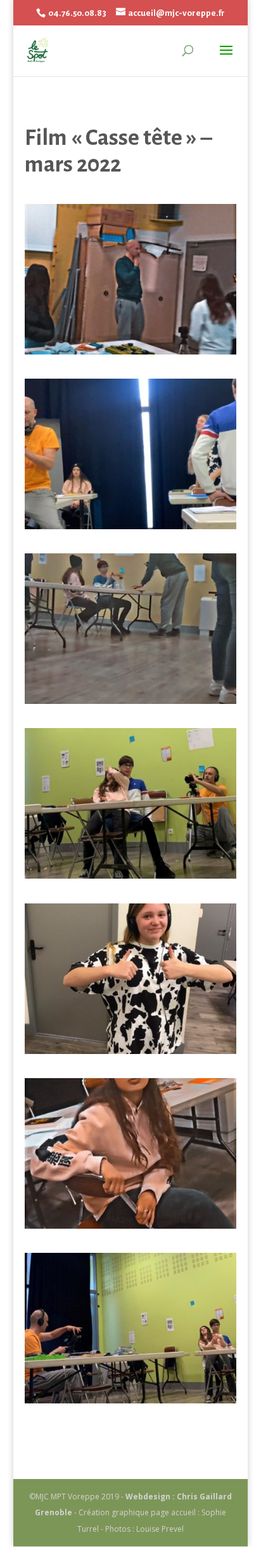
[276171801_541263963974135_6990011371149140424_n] (130, 1050)
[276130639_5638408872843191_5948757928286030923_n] (130, 350)
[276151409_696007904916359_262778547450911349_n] (130, 700)
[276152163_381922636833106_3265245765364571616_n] (130, 874)
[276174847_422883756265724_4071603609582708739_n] (130, 1225)
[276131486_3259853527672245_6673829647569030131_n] (130, 525)
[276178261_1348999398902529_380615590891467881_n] (130, 1399)
